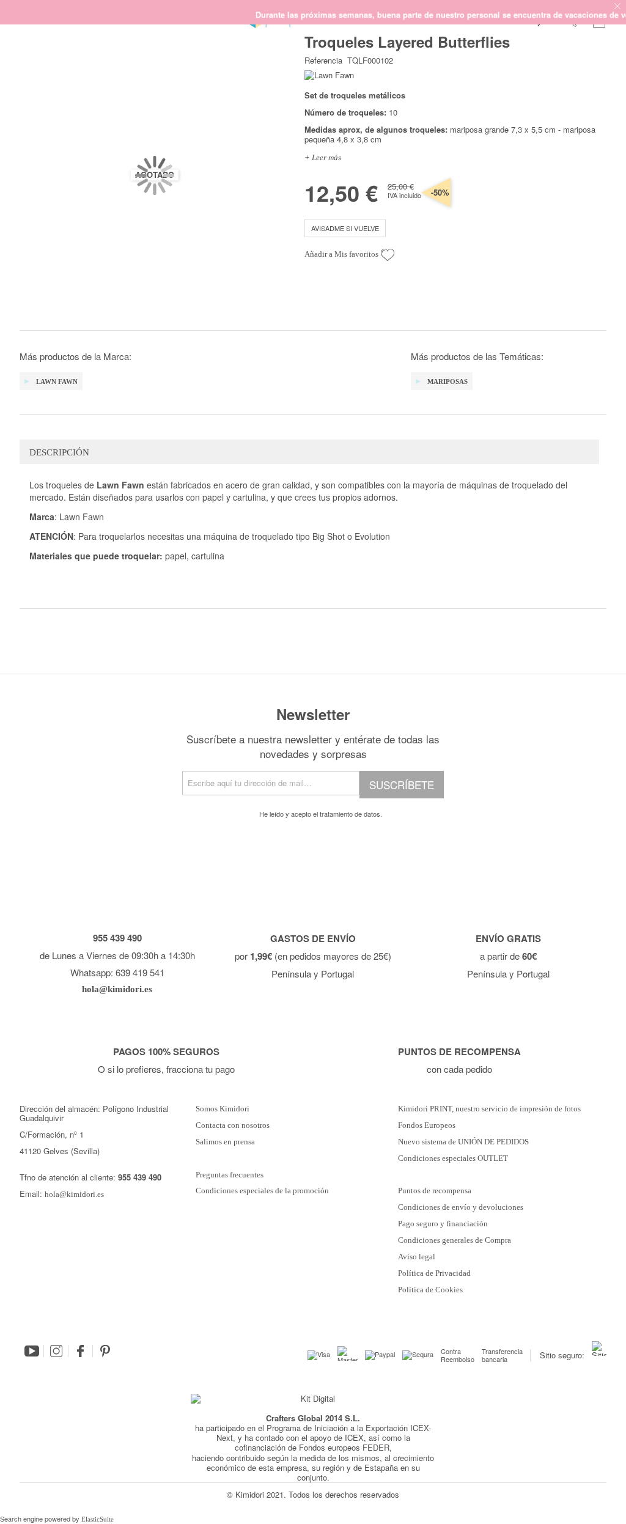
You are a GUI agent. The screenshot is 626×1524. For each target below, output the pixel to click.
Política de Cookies (430, 1290)
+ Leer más (322, 157)
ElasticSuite (97, 1519)
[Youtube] (32, 1351)
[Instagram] (56, 1351)
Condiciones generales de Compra (454, 1240)
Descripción (59, 452)
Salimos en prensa (225, 1142)
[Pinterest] (105, 1351)
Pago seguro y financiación (443, 1224)
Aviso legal (416, 1257)
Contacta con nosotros (233, 1125)
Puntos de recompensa (434, 1191)
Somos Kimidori (222, 1109)
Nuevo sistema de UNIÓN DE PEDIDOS (463, 1142)
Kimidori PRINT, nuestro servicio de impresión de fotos (489, 1109)
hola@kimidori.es (74, 1194)
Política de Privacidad (434, 1273)
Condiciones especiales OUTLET (453, 1158)
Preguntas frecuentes (229, 1175)
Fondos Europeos (426, 1125)
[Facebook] (80, 1351)
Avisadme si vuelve (345, 228)
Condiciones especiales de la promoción (263, 1191)
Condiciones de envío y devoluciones (460, 1207)
